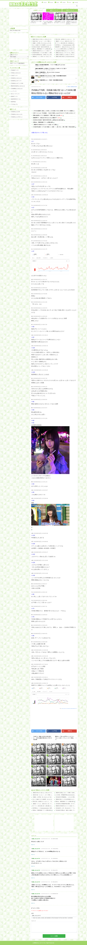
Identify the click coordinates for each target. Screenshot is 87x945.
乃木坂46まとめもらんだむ (16, 114)
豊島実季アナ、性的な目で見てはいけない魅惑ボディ (66, 46)
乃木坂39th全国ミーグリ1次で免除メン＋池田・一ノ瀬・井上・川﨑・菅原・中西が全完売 (51, 52)
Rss (70, 2)
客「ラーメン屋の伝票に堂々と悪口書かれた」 (65, 43)
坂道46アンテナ (14, 96)
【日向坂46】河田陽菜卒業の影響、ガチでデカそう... (66, 803)
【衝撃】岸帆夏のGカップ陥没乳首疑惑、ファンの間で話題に (68, 763)
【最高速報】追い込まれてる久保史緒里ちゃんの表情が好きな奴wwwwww (71, 22)
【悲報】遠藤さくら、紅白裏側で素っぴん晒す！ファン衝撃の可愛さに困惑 (69, 774)
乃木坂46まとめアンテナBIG (17, 83)
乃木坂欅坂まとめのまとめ (16, 88)
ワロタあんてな (14, 104)
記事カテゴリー (14, 54)
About (51, 2)
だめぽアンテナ (14, 75)
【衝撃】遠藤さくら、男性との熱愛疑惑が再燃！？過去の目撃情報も (69, 785)
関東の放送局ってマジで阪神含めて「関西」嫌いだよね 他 (46, 115)
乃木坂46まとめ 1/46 (15, 111)
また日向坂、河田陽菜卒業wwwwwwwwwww (64, 794)
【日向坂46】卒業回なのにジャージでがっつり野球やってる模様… (69, 50)
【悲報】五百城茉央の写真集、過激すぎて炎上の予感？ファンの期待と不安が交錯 (38, 784)
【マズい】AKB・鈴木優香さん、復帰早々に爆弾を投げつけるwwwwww (48, 22)
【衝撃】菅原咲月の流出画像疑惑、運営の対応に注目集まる (69, 752)
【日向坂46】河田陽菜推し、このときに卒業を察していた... (68, 797)
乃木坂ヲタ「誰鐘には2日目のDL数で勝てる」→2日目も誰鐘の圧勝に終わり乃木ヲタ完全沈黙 (42, 738)
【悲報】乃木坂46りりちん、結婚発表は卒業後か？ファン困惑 (54, 763)
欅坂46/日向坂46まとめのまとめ (18, 85)
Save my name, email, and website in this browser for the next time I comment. (53, 917)
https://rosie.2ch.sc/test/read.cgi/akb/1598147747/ (69, 708)
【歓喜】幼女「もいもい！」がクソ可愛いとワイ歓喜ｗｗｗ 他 (45, 41)
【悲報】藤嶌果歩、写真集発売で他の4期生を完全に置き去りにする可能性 (53, 785)
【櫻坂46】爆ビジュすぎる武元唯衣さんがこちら (65, 799)
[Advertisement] (54, 30)
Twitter (64, 2)
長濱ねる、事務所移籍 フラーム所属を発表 (41, 48)
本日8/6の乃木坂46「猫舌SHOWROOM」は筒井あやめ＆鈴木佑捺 (46, 46)
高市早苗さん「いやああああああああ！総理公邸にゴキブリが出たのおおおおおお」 (51, 808)
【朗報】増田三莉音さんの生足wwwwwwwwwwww (66, 56)
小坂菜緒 (72, 86)
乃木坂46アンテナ (15, 70)
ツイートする (39, 97)
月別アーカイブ (14, 63)
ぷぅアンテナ (14, 91)
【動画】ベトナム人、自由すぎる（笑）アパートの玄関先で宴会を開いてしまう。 (50, 803)
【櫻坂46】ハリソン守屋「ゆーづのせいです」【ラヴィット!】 (45, 56)
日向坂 (75, 86)
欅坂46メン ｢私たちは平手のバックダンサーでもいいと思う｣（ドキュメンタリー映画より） (64, 738)
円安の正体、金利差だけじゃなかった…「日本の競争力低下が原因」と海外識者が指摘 (51, 801)
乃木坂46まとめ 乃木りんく (17, 116)
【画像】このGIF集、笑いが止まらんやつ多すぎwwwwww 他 (45, 43)
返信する (33, 844)
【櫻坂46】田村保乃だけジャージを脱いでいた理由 (43, 50)
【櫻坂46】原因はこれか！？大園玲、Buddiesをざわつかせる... (68, 792)
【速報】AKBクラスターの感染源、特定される (36, 22)
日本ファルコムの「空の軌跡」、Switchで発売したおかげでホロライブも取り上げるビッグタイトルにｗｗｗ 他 (59, 113)
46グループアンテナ (15, 93)
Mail (58, 2)
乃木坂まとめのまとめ (16, 72)
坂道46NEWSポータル (16, 99)
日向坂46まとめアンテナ (16, 80)
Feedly (76, 2)
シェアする (54, 97)
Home (45, 2)
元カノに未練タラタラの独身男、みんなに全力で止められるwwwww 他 (47, 45)
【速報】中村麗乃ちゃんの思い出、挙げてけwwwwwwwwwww (68, 54)
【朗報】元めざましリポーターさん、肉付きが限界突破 (67, 52)
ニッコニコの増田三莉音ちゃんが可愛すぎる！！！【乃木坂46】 (69, 48)
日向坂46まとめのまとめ (16, 78)
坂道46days (13, 101)
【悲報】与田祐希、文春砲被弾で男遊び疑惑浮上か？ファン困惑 (38, 752)
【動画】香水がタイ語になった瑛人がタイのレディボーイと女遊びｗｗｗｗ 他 (49, 39)
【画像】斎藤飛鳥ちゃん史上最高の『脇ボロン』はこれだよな (59, 22)
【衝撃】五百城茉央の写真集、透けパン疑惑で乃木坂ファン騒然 (38, 774)
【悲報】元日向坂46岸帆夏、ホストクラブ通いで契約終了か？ (54, 774)
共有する (70, 97)
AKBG (69, 86)
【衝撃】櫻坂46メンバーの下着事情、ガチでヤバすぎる (38, 763)
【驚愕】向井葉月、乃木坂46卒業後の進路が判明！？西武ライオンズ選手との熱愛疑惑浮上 (54, 751)
